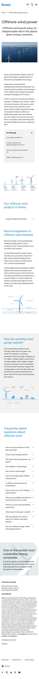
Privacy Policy (29, 660)
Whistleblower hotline (9, 640)
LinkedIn (4, 636)
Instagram (13, 636)
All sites (7, 666)
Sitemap (4, 644)
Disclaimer (5, 660)
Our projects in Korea (13, 137)
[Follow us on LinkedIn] (11, 672)
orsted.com (23, 634)
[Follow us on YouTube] (19, 672)
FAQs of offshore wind (13, 157)
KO (27, 4)
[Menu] (36, 4)
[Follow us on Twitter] (15, 672)
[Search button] (32, 4)
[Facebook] (2, 672)
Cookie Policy (16, 660)
